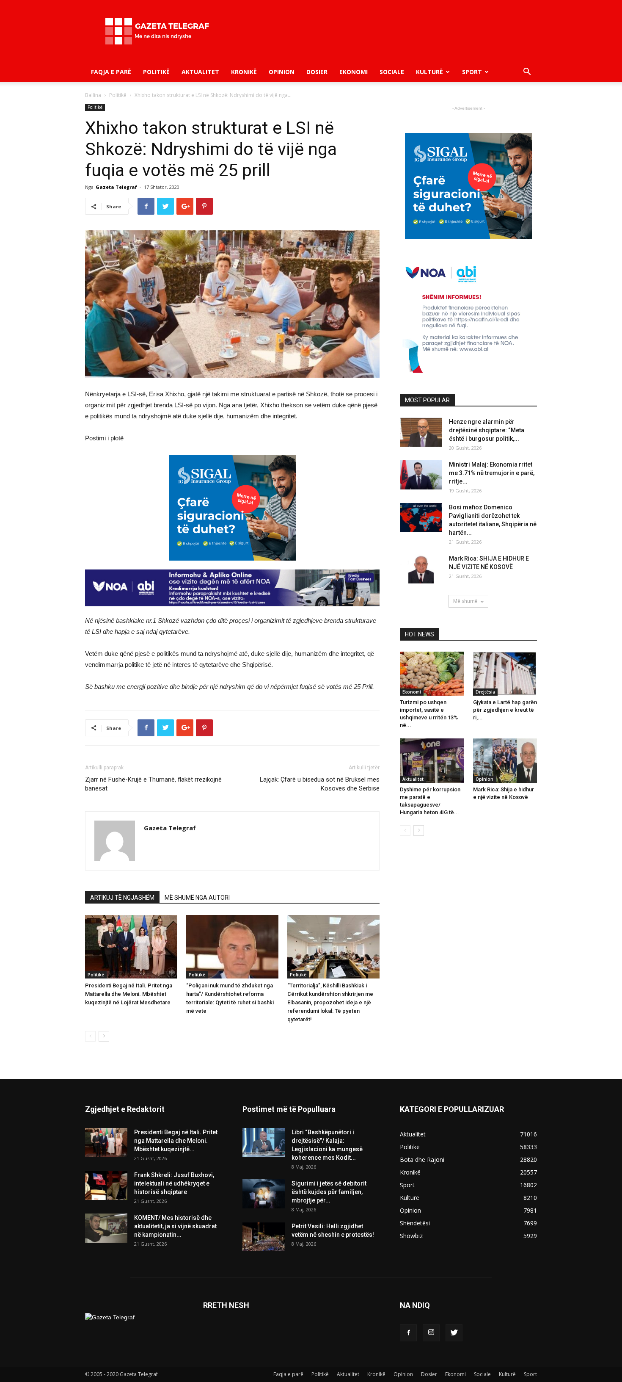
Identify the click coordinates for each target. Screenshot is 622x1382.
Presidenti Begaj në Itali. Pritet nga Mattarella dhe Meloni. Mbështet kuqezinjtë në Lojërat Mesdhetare (128, 994)
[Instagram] (431, 1332)
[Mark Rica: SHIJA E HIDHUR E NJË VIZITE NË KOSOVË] (421, 568)
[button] (527, 73)
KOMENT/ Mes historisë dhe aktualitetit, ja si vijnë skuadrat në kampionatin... (175, 1226)
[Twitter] (454, 1332)
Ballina (93, 95)
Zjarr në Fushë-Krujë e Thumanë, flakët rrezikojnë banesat (153, 784)
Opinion (281, 72)
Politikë (156, 72)
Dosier (317, 72)
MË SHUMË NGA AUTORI (197, 897)
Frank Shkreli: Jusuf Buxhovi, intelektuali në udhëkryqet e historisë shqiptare (174, 1183)
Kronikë (244, 72)
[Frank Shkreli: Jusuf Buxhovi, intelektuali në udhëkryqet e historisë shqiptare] (106, 1185)
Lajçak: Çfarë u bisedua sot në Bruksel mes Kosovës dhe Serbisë (320, 784)
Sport (472, 72)
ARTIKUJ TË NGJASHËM (122, 897)
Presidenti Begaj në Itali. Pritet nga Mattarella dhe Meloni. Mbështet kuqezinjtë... (175, 1141)
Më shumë (465, 601)
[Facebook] (408, 1332)
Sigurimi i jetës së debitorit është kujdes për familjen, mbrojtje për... (329, 1192)
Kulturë (429, 72)
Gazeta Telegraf (116, 187)
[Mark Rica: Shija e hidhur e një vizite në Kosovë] (505, 760)
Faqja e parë (111, 72)
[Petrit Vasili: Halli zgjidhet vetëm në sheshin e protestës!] (263, 1236)
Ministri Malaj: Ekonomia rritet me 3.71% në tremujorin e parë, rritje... (491, 473)
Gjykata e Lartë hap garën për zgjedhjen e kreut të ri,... (505, 710)
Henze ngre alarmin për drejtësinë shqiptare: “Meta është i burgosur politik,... (486, 430)
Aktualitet (200, 72)
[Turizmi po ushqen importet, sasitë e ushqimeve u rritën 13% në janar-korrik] (432, 674)
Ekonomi (353, 72)
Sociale (392, 72)
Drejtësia (485, 692)
